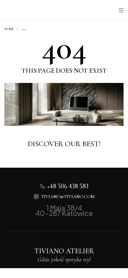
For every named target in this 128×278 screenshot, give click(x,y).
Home (9, 29)
